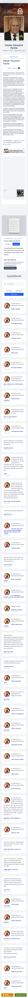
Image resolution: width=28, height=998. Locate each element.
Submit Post (14, 294)
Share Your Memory (10, 268)
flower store (6, 144)
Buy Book (16, 244)
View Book (7, 244)
